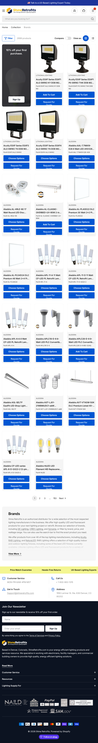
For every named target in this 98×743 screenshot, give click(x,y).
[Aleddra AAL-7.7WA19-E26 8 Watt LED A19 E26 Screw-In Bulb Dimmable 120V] (81, 125)
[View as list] (93, 38)
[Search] (92, 18)
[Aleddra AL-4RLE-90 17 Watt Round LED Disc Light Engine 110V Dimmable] (16, 188)
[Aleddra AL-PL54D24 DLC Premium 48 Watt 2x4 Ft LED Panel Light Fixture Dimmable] (16, 254)
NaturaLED (31, 540)
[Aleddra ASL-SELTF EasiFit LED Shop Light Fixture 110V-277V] (16, 381)
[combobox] (49, 19)
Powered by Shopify (60, 731)
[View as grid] (86, 38)
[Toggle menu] (3, 10)
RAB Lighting (14, 540)
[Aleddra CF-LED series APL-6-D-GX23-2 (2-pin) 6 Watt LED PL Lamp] (16, 445)
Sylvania (52, 529)
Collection (16, 27)
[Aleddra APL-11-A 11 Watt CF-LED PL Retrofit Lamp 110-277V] (49, 254)
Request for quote (49, 103)
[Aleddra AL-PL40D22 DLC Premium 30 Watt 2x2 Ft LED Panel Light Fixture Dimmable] (81, 188)
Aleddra (72, 142)
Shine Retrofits (43, 731)
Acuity (83, 537)
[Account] (74, 11)
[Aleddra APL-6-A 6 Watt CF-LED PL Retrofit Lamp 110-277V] (16, 318)
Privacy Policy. (54, 635)
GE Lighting (23, 529)
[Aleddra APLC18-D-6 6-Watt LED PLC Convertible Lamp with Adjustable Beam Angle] (49, 318)
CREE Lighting (36, 529)
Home (5, 27)
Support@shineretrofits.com (20, 593)
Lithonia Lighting (44, 75)
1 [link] (34, 498)
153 (55, 498)
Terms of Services (36, 635)
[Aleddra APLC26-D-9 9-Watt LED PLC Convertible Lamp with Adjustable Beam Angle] (81, 318)
